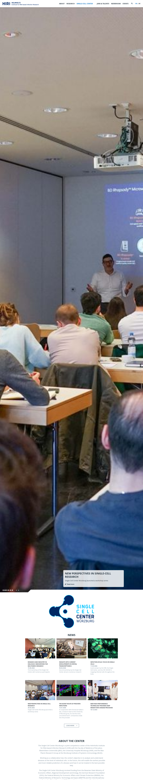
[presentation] (16, 590)
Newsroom (116, 4)
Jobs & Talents (103, 4)
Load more (70, 725)
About (62, 4)
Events (125, 4)
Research (71, 4)
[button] (3, 590)
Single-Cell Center (85, 4)
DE (139, 3)
